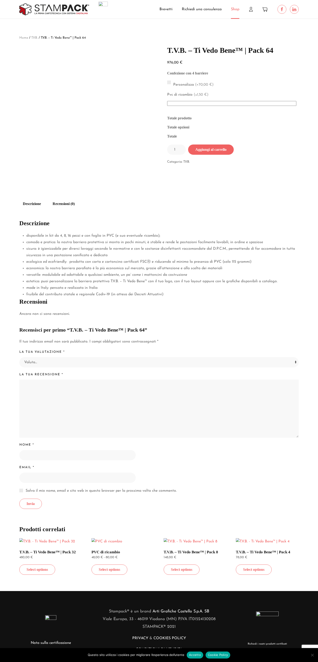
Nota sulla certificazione (51, 643)
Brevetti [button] (166, 9)
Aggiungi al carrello (211, 149)
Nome (26, 444)
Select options (37, 569)
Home (23, 38)
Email (26, 467)
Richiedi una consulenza (202, 9)
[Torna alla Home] (54, 9)
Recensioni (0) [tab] (64, 204)
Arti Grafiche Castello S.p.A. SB (180, 611)
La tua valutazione (42, 351)
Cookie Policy (218, 655)
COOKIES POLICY (169, 638)
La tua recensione (41, 374)
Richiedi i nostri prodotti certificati (267, 644)
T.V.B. (34, 38)
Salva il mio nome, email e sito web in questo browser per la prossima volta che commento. (101, 491)
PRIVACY (140, 638)
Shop (235, 9)
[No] (312, 655)
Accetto (195, 655)
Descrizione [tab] (32, 204)
